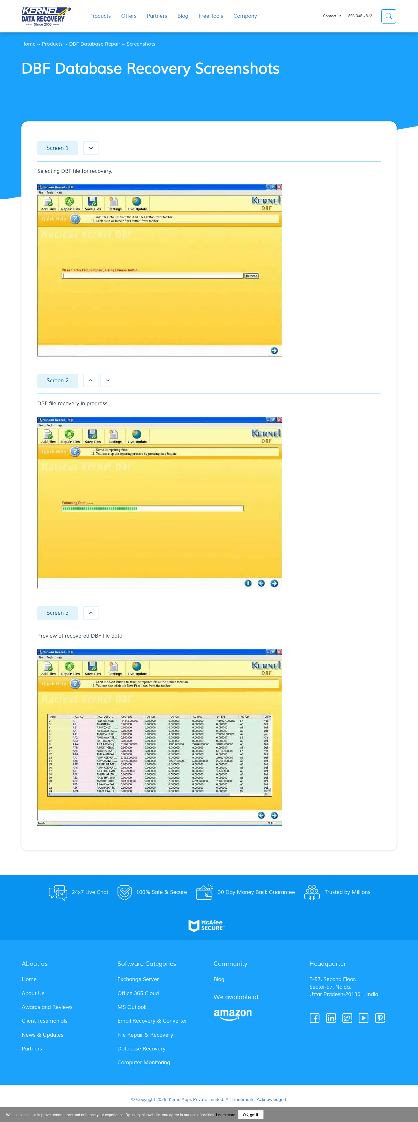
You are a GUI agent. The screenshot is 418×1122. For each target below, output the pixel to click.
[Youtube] (364, 1018)
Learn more (225, 1114)
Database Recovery (142, 1049)
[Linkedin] (331, 1018)
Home (28, 44)
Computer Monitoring (144, 1062)
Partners (157, 16)
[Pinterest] (380, 1018)
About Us (33, 993)
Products (52, 44)
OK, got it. (251, 1114)
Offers (128, 16)
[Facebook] (315, 1018)
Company (245, 16)
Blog (182, 16)
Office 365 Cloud (138, 993)
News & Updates (42, 1035)
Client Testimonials (44, 1021)
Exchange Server (138, 979)
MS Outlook (132, 1007)
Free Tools (211, 16)
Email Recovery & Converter (152, 1021)
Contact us (332, 16)
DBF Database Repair (94, 44)
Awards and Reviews (47, 1007)
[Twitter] (347, 1018)
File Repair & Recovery (145, 1035)
